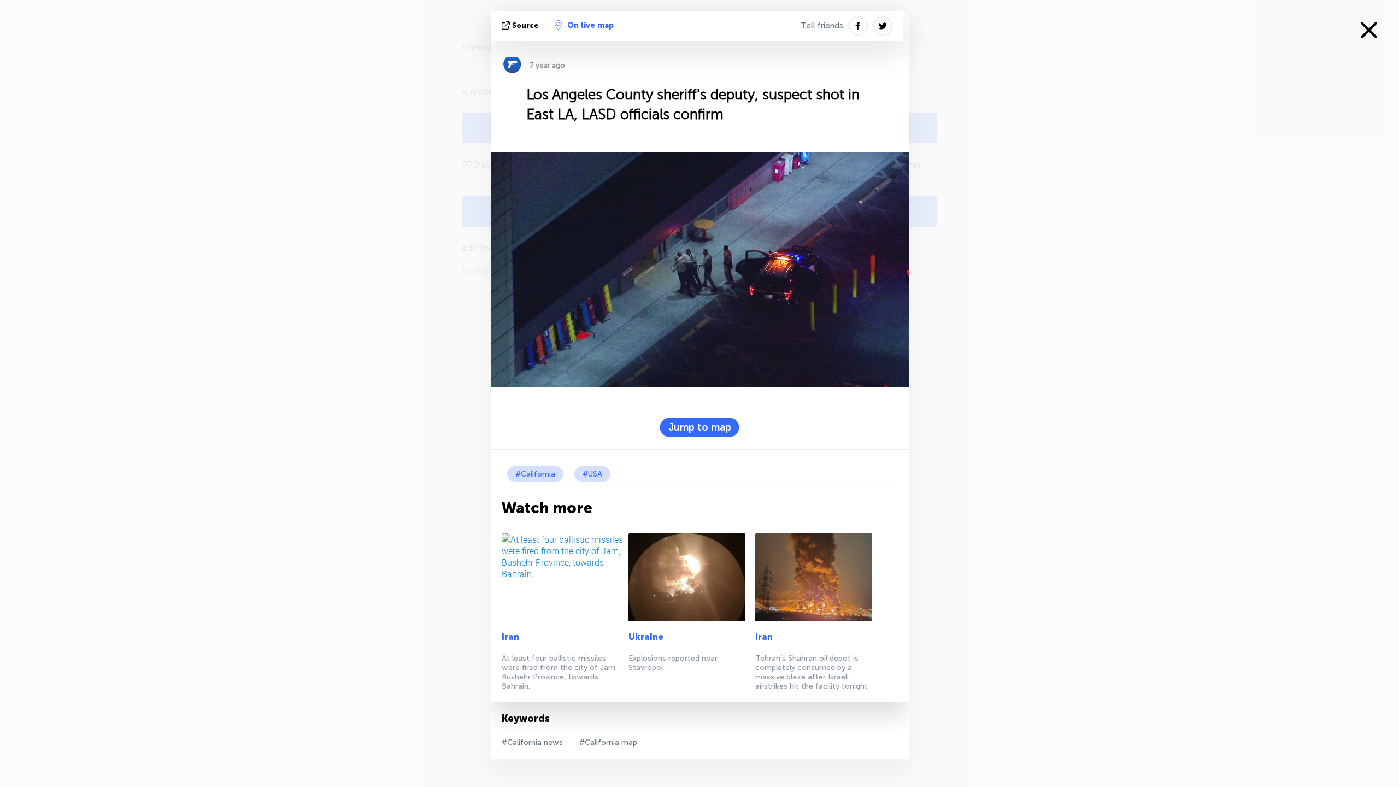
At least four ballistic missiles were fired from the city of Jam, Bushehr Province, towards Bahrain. (560, 672)
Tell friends (822, 26)
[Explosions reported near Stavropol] (689, 577)
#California (535, 474)
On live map (590, 25)
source (525, 25)
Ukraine (645, 637)
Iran (510, 637)
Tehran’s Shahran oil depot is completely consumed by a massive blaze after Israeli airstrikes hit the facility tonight (811, 672)
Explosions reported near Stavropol (673, 663)
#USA (592, 474)
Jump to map (699, 427)
